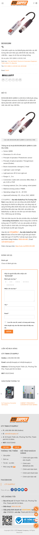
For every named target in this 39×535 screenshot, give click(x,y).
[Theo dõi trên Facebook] (34, 3)
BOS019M (23, 66)
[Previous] (1, 397)
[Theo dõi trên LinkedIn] (36, 3)
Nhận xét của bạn (10, 288)
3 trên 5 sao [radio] (14, 282)
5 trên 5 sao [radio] (5, 285)
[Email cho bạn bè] (13, 79)
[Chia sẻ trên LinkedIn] (20, 79)
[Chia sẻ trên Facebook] (6, 79)
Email (6, 313)
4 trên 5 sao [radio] (22, 282)
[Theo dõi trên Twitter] (19, 489)
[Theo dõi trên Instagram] (15, 489)
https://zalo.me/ (25, 246)
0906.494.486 (23, 239)
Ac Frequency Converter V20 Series (8, 403)
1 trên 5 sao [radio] (4, 282)
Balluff (7, 70)
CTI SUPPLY (10, 484)
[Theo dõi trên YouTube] (25, 489)
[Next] (38, 397)
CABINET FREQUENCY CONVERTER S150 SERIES (28, 403)
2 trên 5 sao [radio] (8, 282)
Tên (6, 304)
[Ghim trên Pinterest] (16, 79)
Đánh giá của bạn (10, 279)
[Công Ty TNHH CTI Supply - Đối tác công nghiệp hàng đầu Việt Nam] (19, 3)
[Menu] (2, 3)
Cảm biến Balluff (12, 61)
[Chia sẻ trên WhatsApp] (3, 79)
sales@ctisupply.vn (11, 433)
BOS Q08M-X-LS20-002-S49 (12, 66)
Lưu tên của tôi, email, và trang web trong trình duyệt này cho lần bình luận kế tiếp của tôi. (19, 325)
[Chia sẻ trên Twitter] (10, 79)
